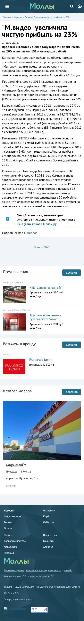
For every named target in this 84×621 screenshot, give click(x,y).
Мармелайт (16, 465)
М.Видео (30, 233)
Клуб (46, 516)
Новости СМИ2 (42, 247)
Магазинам (10, 546)
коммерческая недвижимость (43, 570)
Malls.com (49, 522)
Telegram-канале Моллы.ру (37, 224)
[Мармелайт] (42, 430)
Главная (7, 17)
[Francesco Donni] (14, 366)
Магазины (49, 510)
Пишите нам (50, 535)
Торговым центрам (15, 540)
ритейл (68, 570)
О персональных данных (18, 599)
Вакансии (48, 540)
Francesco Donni (40, 360)
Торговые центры (14, 570)
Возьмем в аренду (19, 344)
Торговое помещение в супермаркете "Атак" (45, 317)
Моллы (8, 528)
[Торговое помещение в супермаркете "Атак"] (14, 322)
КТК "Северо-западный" (46, 287)
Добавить (72, 272)
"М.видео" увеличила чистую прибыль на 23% (47, 17)
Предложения (15, 271)
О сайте (8, 535)
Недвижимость (12, 516)
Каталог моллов (17, 391)
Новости (18, 17)
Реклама (9, 552)
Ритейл (8, 522)
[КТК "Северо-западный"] (14, 294)
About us (48, 546)
